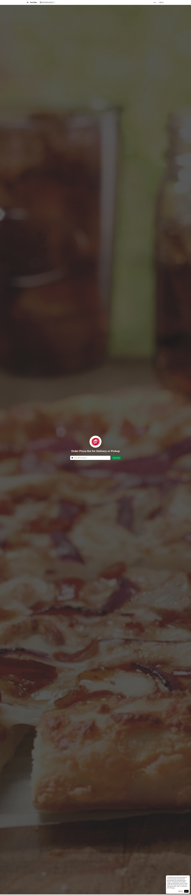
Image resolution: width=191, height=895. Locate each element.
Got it (186, 891)
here (173, 887)
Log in (154, 2)
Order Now (116, 458)
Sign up (161, 2)
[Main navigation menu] (27, 2)
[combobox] (91, 457)
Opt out (180, 891)
